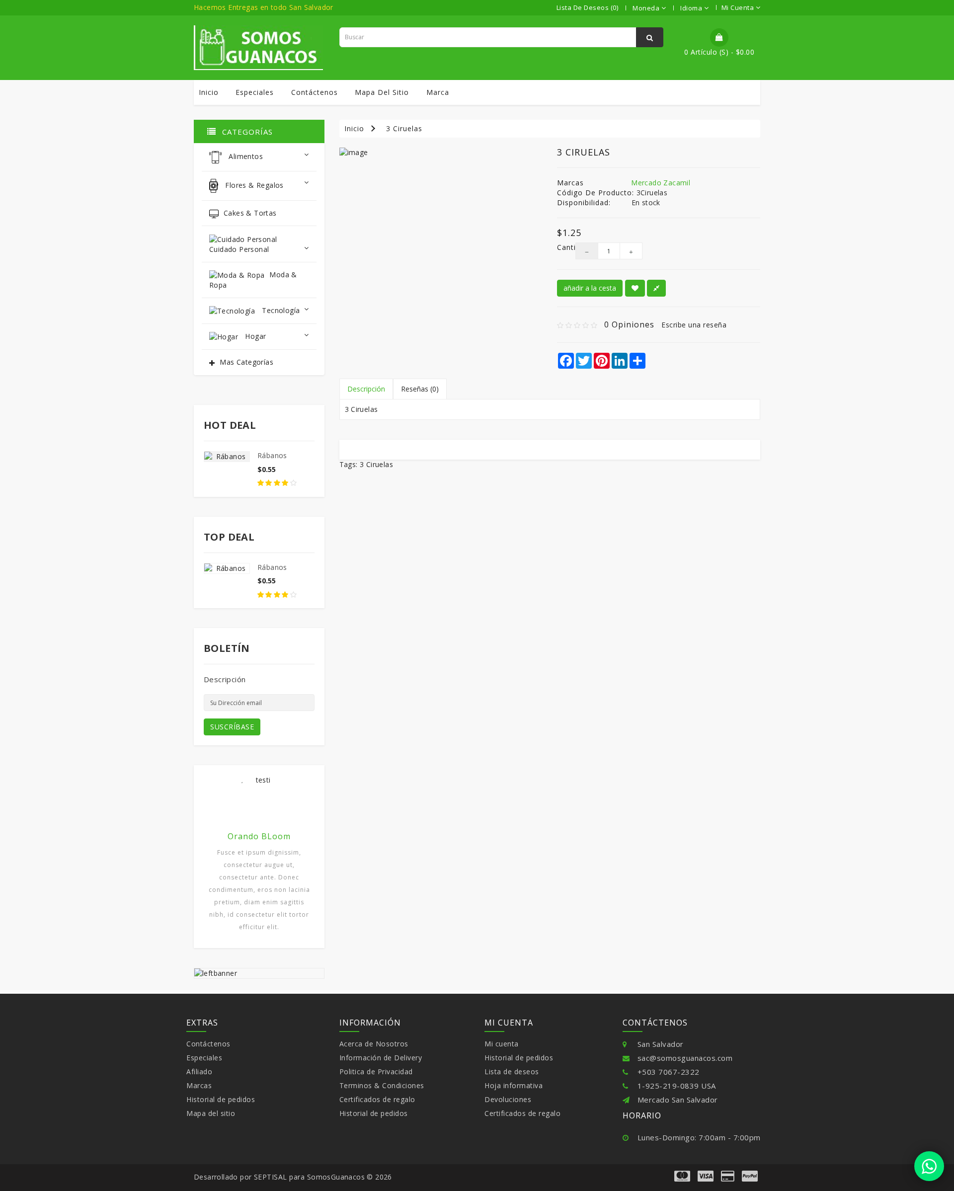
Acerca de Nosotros (373, 1043)
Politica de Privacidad (376, 1071)
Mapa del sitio (382, 92)
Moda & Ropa (253, 280)
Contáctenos (314, 92)
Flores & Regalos (253, 185)
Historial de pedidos (220, 1099)
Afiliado (199, 1071)
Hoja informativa (513, 1085)
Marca (437, 92)
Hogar (254, 336)
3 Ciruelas (404, 128)
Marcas (199, 1085)
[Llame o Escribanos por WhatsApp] (929, 1166)
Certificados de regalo (377, 1099)
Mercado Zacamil (660, 182)
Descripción (366, 389)
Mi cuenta (501, 1043)
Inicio (209, 92)
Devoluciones (507, 1099)
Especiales (255, 92)
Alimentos (245, 156)
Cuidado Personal (239, 249)
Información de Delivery (380, 1057)
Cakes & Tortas (250, 213)
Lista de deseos (511, 1071)
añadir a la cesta (589, 288)
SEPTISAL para (279, 1177)
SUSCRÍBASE (232, 726)
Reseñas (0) (420, 389)
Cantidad (558, 247)
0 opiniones (629, 324)
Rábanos (272, 455)
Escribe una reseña (693, 324)
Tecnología (280, 310)
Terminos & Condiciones (381, 1085)
